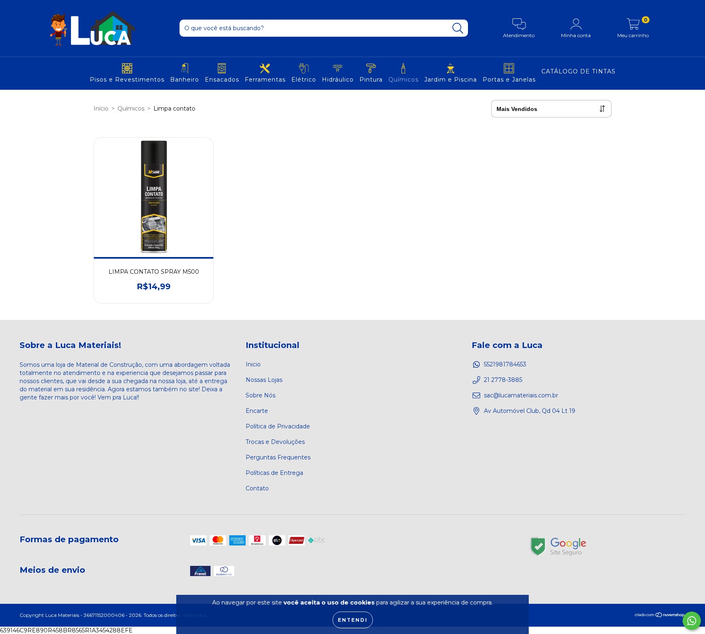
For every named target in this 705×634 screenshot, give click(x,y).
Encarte (257, 411)
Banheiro (184, 79)
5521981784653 (505, 364)
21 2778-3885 (503, 380)
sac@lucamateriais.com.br (521, 395)
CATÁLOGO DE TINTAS (578, 71)
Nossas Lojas (264, 380)
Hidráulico (338, 79)
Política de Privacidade (278, 426)
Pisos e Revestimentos (127, 79)
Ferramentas (265, 79)
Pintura (371, 79)
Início (101, 108)
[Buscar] (457, 28)
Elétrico (303, 79)
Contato (257, 488)
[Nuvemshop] (659, 615)
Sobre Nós (260, 395)
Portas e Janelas (509, 79)
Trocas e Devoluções (275, 442)
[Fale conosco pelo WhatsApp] (692, 621)
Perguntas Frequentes (278, 457)
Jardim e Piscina (450, 79)
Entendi (353, 620)
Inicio (253, 364)
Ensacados (222, 79)
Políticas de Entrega (274, 473)
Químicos (403, 79)
